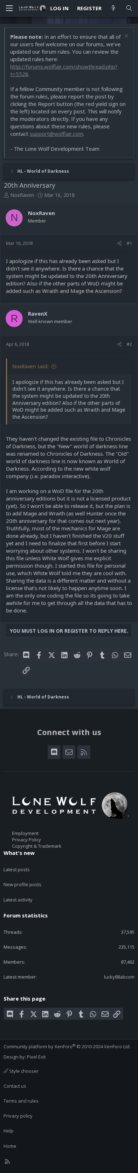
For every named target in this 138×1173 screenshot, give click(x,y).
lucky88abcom (119, 977)
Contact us (15, 1086)
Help (8, 1131)
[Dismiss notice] (125, 37)
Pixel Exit (36, 1057)
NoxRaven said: (30, 366)
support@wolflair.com (56, 133)
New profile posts (22, 884)
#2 (129, 344)
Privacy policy (18, 1116)
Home (10, 1146)
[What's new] (113, 8)
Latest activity (18, 899)
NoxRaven (22, 195)
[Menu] (9, 8)
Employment (25, 833)
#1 (129, 243)
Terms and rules (21, 1101)
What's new (19, 852)
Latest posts (17, 869)
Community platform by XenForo (67, 1046)
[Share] (119, 243)
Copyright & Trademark (37, 846)
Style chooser (23, 1071)
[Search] (129, 8)
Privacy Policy (26, 839)
